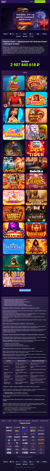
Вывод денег (35, 420)
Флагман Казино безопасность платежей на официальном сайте (18, 305)
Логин (31, 1)
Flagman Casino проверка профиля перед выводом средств (17, 301)
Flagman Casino (3, 2)
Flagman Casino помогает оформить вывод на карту (15, 299)
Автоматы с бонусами (25, 290)
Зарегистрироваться (40, 1)
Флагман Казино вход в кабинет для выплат (13, 300)
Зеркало (4, 420)
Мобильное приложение (24, 420)
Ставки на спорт (44, 420)
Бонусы (15, 420)
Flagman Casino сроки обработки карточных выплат (15, 304)
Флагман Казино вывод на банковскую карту (14, 302)
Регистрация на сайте (25, 23)
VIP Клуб (9, 420)
